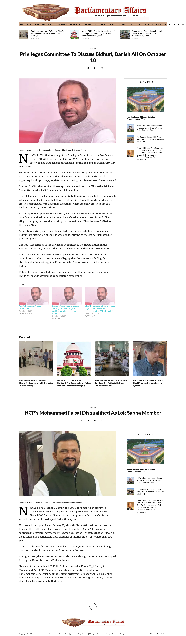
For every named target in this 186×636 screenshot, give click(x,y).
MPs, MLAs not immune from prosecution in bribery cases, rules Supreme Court (149, 127)
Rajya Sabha (75, 24)
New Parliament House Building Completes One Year (141, 118)
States (102, 24)
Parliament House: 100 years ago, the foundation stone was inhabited (150, 139)
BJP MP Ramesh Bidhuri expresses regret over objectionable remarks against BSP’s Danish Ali (100, 308)
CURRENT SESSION (144, 24)
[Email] (102, 68)
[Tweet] (88, 68)
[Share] (81, 68)
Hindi (158, 24)
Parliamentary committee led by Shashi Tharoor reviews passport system (148, 383)
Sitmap (122, 24)
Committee (89, 24)
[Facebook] (165, 24)
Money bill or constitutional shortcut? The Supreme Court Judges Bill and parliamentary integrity (98, 33)
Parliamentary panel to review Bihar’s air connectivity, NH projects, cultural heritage (47, 33)
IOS (131, 24)
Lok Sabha (61, 24)
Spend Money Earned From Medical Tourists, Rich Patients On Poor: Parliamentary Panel (147, 33)
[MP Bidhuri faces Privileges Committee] (34, 296)
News (112, 24)
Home (37, 24)
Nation (93, 48)
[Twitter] (169, 24)
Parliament (47, 24)
